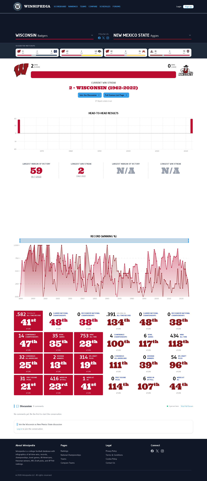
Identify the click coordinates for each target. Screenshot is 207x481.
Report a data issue (105, 101)
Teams (63, 459)
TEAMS (83, 6)
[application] (103, 135)
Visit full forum (187, 406)
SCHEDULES (105, 6)
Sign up (188, 6)
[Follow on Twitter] (103, 38)
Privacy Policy (111, 451)
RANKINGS (73, 6)
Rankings (64, 451)
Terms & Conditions (114, 455)
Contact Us (110, 463)
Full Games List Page (114, 95)
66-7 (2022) (36, 176)
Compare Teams (68, 463)
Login (178, 6)
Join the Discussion (88, 95)
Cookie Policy (111, 459)
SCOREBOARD (60, 6)
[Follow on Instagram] (107, 38)
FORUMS (116, 6)
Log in (19, 429)
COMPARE (93, 6)
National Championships (71, 455)
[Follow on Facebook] (99, 38)
